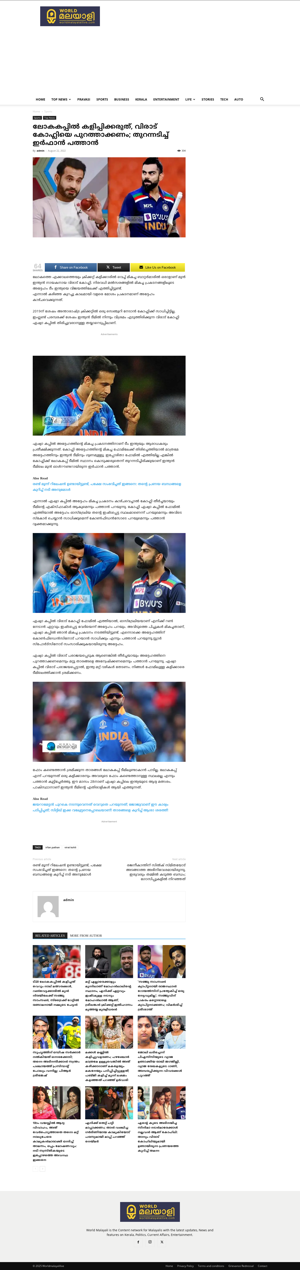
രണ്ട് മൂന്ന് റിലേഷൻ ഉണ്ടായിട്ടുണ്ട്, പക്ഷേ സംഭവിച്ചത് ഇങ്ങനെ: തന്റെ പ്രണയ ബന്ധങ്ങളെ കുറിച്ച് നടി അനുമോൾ (67, 870)
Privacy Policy (185, 1266)
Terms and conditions (211, 1266)
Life (188, 99)
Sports (102, 99)
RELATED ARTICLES (50, 936)
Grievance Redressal (241, 1266)
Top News (59, 99)
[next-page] (42, 1169)
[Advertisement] (187, 16)
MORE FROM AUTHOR (86, 936)
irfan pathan (52, 847)
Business (121, 99)
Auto (238, 99)
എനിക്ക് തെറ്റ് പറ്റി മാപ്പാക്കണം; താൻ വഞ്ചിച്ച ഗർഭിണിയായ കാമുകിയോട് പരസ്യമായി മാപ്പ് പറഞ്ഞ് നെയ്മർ (107, 1133)
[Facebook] (138, 1242)
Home (40, 99)
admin (40, 150)
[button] (262, 100)
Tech (224, 99)
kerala (141, 99)
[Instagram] (150, 1242)
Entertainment (166, 99)
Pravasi (83, 99)
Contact (262, 1266)
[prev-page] (35, 1169)
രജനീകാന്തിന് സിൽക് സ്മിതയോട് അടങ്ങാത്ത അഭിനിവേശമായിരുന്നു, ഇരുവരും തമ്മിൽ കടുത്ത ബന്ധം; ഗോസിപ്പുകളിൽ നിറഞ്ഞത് (156, 872)
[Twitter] (161, 1242)
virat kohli (70, 847)
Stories (208, 99)
